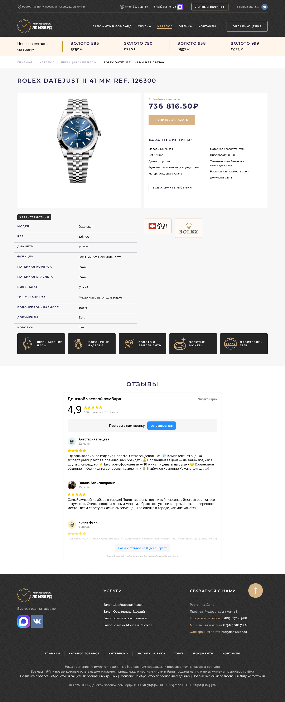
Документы (203, 653)
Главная (52, 653)
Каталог (164, 26)
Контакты (207, 26)
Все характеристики (172, 187)
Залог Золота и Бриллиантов (125, 618)
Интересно (118, 653)
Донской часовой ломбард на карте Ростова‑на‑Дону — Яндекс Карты (142, 556)
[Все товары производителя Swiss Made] (158, 226)
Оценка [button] (185, 26)
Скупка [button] (144, 26)
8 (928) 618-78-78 (164, 6)
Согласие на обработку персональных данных (155, 676)
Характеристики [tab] (34, 217)
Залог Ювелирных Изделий (124, 611)
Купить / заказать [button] (172, 119)
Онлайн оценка (151, 653)
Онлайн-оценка (247, 26)
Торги (179, 653)
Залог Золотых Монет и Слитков (127, 625)
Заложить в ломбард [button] (112, 26)
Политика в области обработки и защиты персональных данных (68, 676)
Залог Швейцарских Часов (123, 605)
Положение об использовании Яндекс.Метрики (229, 676)
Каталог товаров (84, 653)
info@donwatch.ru (234, 632)
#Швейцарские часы (164, 99)
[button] (79, 141)
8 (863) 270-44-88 (136, 6)
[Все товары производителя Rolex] (188, 228)
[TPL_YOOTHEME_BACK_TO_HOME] (34, 26)
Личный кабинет (209, 6)
